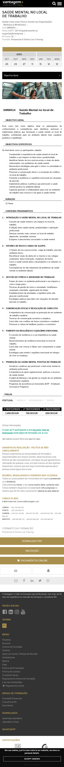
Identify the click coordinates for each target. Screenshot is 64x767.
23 (15, 64)
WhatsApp (8, 729)
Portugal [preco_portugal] (7, 400)
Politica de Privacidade (13, 668)
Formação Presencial (12, 698)
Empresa (6, 639)
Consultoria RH (9, 702)
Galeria (5, 661)
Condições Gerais (10, 675)
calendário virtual (10, 722)
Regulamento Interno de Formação (18, 678)
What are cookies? (32, 764)
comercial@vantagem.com (28, 501)
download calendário (12, 718)
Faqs (4, 664)
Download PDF (32, 541)
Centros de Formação (12, 647)
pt (4, 625)
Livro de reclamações (12, 682)
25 (7, 64)
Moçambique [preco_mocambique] (36, 400)
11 (32, 64)
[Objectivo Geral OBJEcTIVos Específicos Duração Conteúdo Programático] (32, 75)
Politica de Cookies (11, 671)
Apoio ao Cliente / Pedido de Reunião (20, 654)
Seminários (7, 705)
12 (49, 64)
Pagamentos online (14, 685)
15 (41, 64)
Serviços (6, 643)
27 (24, 64)
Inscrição (32, 551)
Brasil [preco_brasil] (50, 400)
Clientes (6, 650)
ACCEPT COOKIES (32, 758)
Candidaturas (8, 657)
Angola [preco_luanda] (21, 400)
